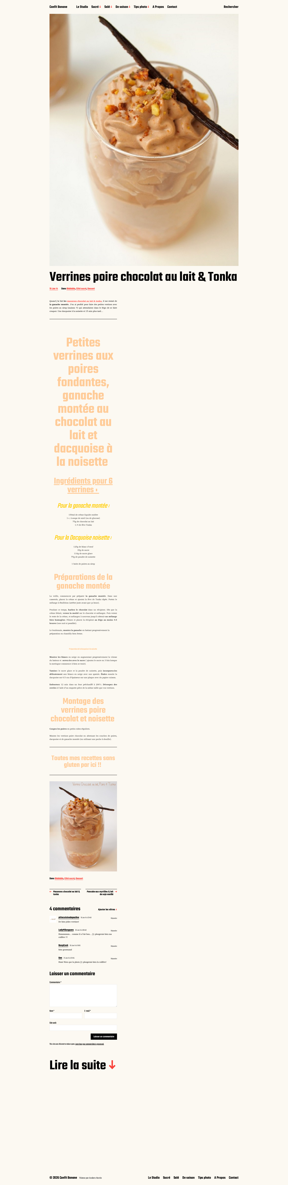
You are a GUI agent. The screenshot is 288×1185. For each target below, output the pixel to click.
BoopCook (63, 945)
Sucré (95, 7)
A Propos (158, 7)
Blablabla (71, 288)
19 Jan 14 (54, 288)
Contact (172, 7)
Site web (53, 1022)
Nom (52, 1011)
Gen (60, 958)
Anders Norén (95, 1178)
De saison (122, 7)
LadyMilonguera (66, 930)
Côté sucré (81, 288)
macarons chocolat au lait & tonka (84, 301)
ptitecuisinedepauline (68, 917)
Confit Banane (58, 7)
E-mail (87, 1011)
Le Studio (82, 7)
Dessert (91, 288)
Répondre (114, 918)
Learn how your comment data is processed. (89, 1044)
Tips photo (140, 7)
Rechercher (231, 7)
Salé (107, 7)
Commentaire (55, 982)
